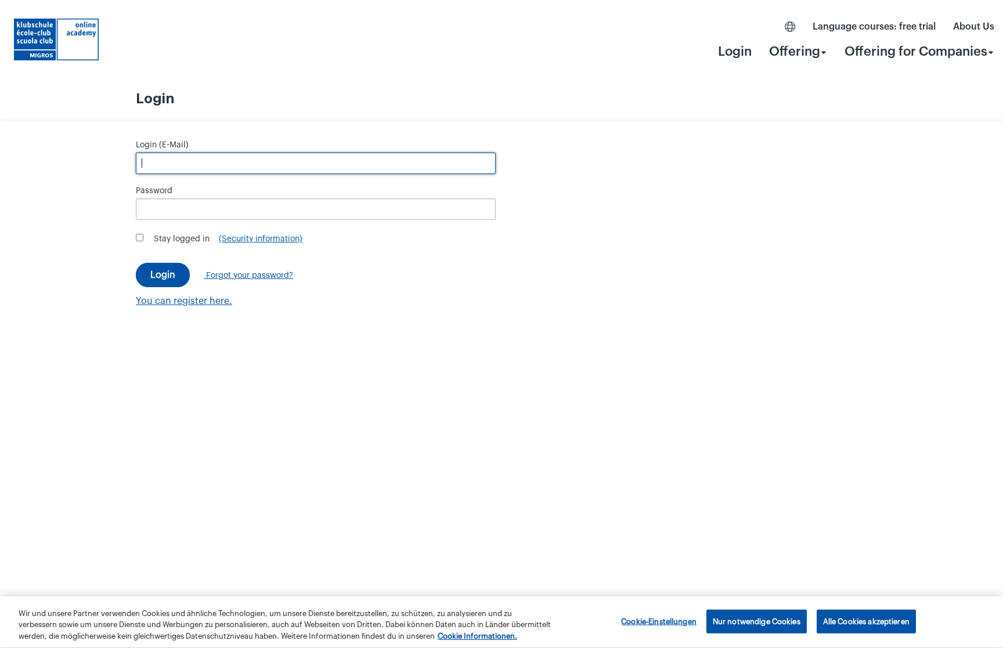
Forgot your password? (248, 275)
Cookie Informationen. (477, 636)
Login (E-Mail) (162, 145)
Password (154, 191)
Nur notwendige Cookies (756, 621)
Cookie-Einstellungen (659, 621)
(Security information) (260, 239)
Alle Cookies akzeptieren (866, 621)
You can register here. (184, 301)
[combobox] (798, 51)
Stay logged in (182, 239)
